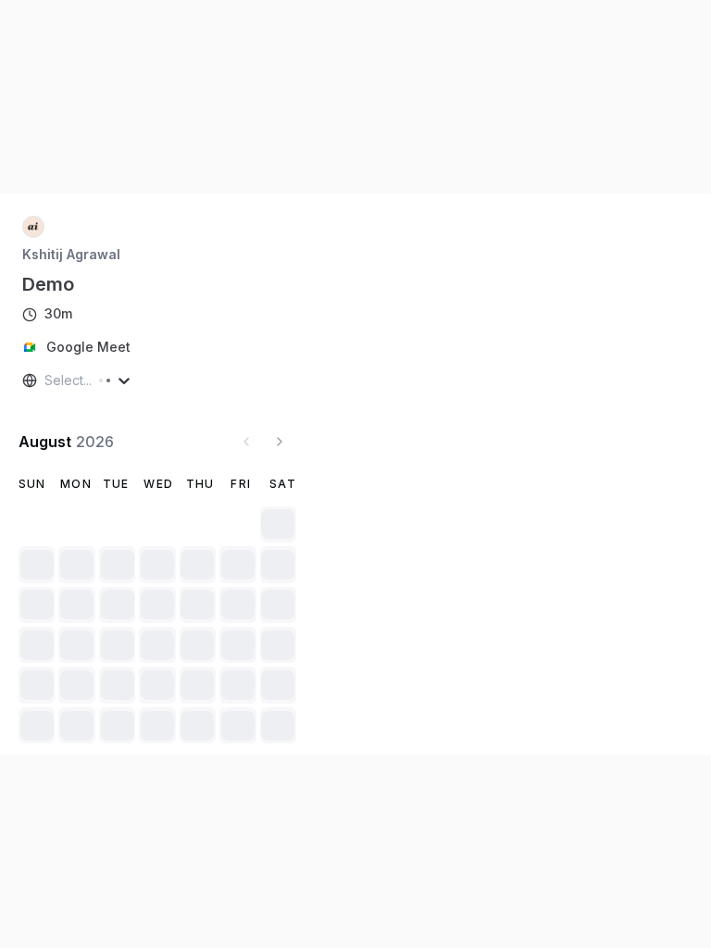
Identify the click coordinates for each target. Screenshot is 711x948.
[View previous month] (246, 441)
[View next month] (279, 441)
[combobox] (46, 380)
